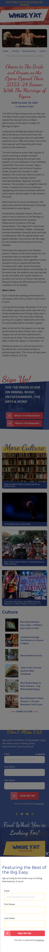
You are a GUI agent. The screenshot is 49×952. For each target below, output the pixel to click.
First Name (9, 904)
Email (6, 890)
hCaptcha (40, 940)
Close (47, 854)
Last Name (9, 918)
